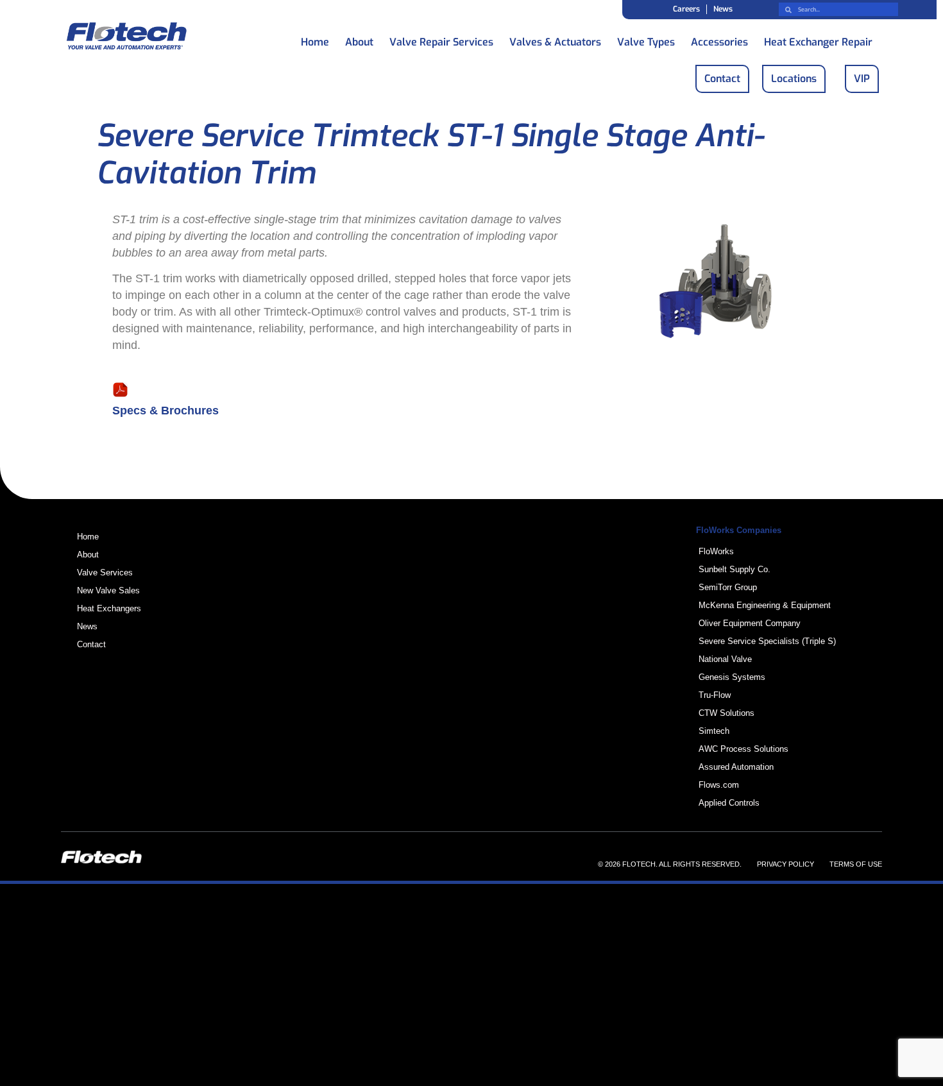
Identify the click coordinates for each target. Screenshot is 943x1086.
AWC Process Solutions (743, 749)
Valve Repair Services (441, 38)
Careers (686, 9)
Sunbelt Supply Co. (734, 569)
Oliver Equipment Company (750, 623)
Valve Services (105, 572)
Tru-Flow (715, 695)
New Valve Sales (108, 590)
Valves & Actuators (555, 38)
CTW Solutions (726, 713)
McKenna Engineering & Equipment (765, 605)
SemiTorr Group (728, 587)
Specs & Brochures (165, 410)
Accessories (719, 38)
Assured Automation (736, 767)
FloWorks (716, 551)
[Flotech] (126, 38)
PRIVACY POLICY (785, 864)
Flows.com (719, 785)
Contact (91, 644)
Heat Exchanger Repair (818, 38)
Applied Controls (729, 803)
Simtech (714, 731)
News (723, 9)
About (359, 38)
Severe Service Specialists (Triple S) (767, 641)
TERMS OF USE (855, 864)
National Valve (725, 659)
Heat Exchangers (109, 608)
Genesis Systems (732, 677)
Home (315, 38)
